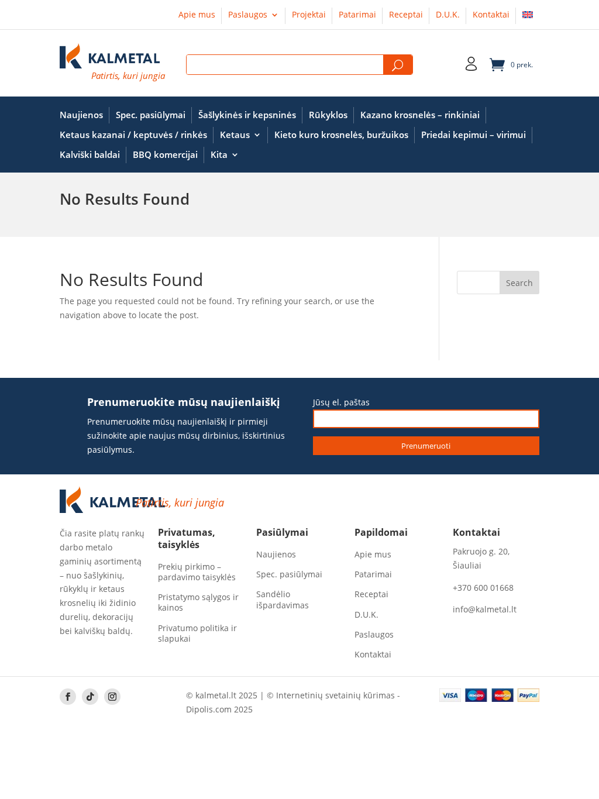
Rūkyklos (328, 114)
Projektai (309, 15)
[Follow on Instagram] (112, 696)
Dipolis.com (209, 709)
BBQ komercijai (165, 154)
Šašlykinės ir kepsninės (247, 114)
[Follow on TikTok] (90, 696)
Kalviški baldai (90, 154)
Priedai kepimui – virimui (473, 134)
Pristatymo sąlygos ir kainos (198, 602)
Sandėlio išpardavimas (282, 599)
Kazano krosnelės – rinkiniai (420, 114)
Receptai (406, 15)
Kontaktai (491, 15)
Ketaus (235, 134)
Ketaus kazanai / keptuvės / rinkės (133, 134)
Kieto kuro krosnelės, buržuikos (341, 134)
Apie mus (196, 15)
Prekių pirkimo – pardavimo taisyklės (197, 572)
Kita (219, 154)
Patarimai (357, 15)
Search (397, 65)
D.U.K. (448, 15)
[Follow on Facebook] (68, 696)
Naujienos (81, 114)
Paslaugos (247, 15)
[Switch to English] (527, 17)
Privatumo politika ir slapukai (197, 633)
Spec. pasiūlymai (150, 114)
